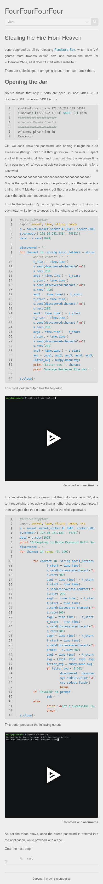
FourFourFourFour (34, 11)
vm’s (30, 858)
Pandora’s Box (64, 49)
